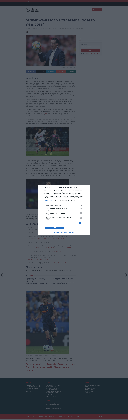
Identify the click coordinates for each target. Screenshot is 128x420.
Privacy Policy (71, 232)
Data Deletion (56, 232)
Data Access (64, 232)
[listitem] (64, 205)
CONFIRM (54, 227)
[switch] (80, 208)
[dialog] (64, 210)
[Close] (87, 187)
